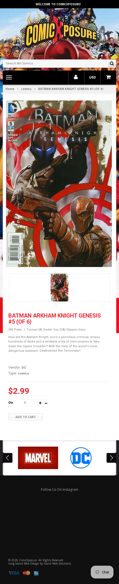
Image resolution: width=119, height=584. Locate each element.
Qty (10, 402)
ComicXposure (28, 560)
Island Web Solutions (57, 563)
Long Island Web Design (23, 563)
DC (24, 367)
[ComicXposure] (59, 33)
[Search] (112, 64)
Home (10, 89)
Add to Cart (25, 417)
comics (26, 89)
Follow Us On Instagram (59, 489)
